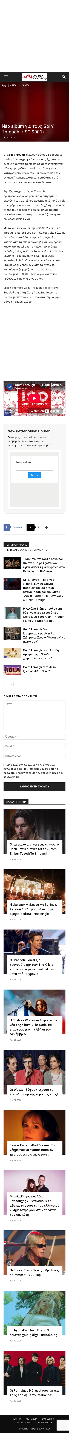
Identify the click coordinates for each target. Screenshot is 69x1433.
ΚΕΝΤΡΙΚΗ (17, 1418)
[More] (47, 527)
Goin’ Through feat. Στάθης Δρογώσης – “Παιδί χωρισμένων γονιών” (42, 654)
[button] (6, 77)
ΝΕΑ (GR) (24, 85)
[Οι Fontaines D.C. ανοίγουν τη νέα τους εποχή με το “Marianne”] (34, 1373)
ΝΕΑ (14, 85)
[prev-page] (6, 684)
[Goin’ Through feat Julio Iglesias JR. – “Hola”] (12, 670)
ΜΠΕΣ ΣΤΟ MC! (24, 1422)
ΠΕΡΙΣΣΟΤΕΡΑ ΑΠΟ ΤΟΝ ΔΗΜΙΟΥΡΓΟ (27, 549)
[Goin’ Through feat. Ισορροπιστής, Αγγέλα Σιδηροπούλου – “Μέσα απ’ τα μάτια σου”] (12, 633)
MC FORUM (31, 1418)
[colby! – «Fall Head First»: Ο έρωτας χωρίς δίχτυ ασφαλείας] (34, 1313)
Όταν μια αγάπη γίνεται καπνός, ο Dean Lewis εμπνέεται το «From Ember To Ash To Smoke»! (34, 849)
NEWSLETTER (47, 1418)
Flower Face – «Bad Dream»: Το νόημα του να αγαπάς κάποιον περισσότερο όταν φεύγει (32, 1149)
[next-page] (11, 684)
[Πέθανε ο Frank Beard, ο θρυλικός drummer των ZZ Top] (34, 1252)
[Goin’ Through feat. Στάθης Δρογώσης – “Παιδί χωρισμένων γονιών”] (12, 653)
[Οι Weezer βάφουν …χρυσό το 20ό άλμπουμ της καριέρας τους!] (34, 1072)
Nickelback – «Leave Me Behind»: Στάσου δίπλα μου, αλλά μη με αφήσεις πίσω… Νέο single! (33, 909)
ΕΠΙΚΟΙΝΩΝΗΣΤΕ (43, 1422)
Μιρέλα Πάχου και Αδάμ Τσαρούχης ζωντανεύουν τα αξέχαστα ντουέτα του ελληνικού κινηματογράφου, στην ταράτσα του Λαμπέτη (34, 1205)
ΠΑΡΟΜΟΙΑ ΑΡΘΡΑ (16, 544)
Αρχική (5, 85)
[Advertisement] (34, 36)
